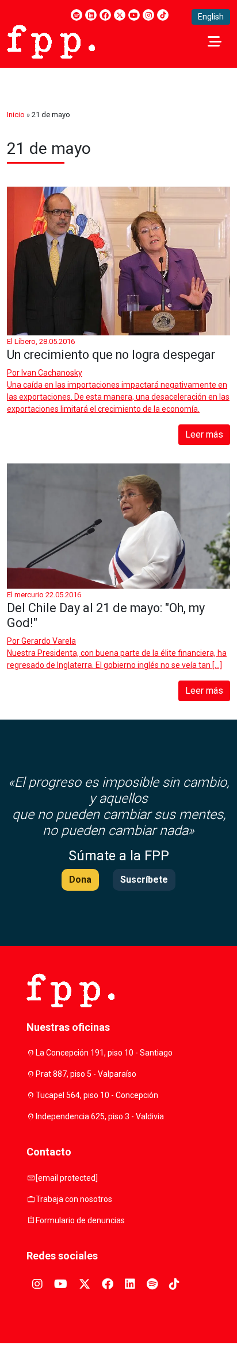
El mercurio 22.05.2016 (44, 594)
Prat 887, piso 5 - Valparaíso (86, 1074)
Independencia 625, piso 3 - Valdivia (100, 1116)
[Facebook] (105, 15)
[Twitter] (119, 15)
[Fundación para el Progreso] (51, 40)
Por (44, 372)
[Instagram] (148, 15)
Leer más (204, 434)
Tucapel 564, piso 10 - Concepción (97, 1095)
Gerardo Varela (48, 640)
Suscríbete (144, 879)
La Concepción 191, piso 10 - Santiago (104, 1052)
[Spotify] (76, 15)
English (211, 16)
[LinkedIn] (91, 15)
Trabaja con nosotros (74, 1199)
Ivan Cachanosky (51, 372)
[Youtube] (134, 15)
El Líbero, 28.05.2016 (41, 341)
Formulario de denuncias (80, 1220)
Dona (80, 879)
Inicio (16, 114)
